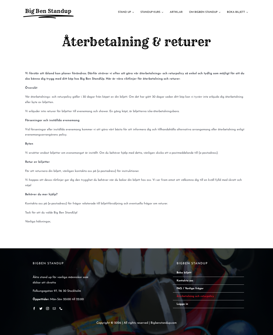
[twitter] (40, 308)
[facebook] (34, 308)
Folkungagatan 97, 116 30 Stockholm (57, 291)
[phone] (60, 308)
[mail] (54, 308)
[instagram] (47, 308)
